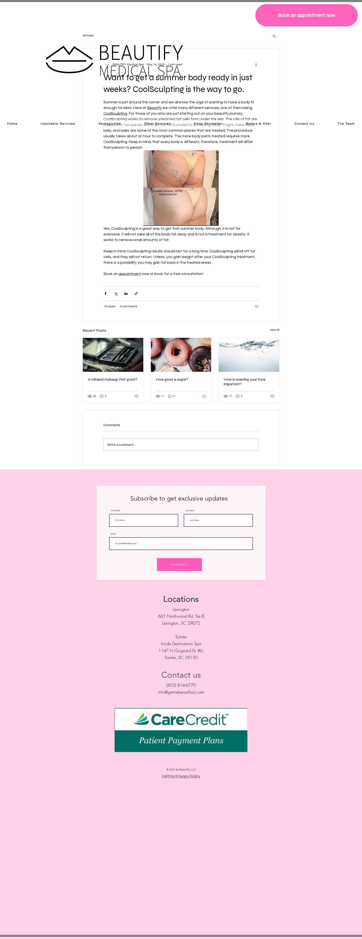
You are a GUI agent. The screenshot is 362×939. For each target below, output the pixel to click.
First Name (115, 511)
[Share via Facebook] (105, 294)
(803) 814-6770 (181, 685)
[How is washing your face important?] (249, 355)
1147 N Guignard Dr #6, (181, 650)
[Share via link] (136, 294)
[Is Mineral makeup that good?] (113, 355)
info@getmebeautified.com (181, 692)
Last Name (189, 511)
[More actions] (256, 64)
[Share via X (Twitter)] (116, 294)
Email (113, 534)
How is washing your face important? (244, 381)
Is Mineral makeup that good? (112, 379)
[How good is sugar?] (181, 355)
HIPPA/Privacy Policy (181, 776)
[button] (274, 36)
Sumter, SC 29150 (181, 657)
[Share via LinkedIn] (126, 294)
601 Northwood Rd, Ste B (181, 616)
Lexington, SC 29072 (181, 623)
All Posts (88, 35)
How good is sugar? (172, 379)
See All (274, 329)
